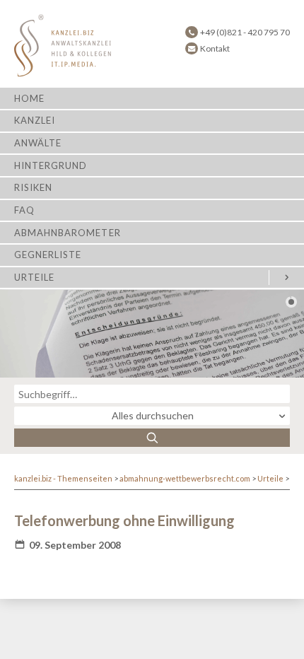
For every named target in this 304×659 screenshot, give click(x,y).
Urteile (34, 277)
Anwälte (38, 142)
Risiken (33, 187)
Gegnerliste (47, 254)
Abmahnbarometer (67, 232)
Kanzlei (34, 120)
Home (29, 98)
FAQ (24, 210)
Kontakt (215, 48)
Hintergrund (50, 165)
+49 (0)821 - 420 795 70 (245, 32)
